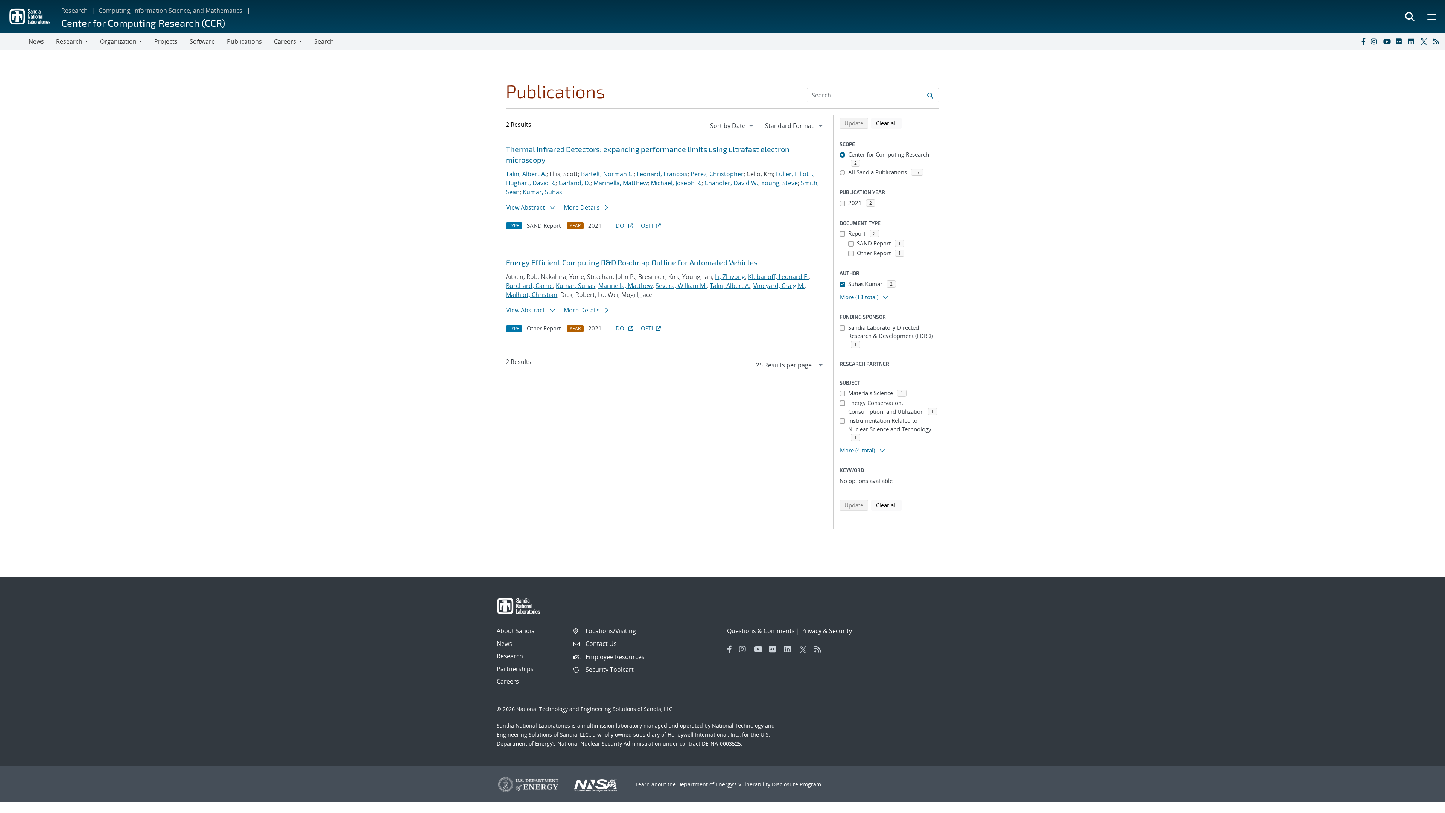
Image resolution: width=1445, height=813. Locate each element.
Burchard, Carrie (529, 286)
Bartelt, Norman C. (607, 174)
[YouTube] (1387, 41)
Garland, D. (574, 183)
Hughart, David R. (530, 183)
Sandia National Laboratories (533, 725)
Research (74, 10)
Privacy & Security (826, 631)
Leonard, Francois (662, 174)
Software (202, 41)
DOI (621, 225)
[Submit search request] (930, 95)
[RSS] (1437, 41)
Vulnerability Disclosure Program (779, 784)
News (36, 41)
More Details (582, 207)
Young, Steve (779, 183)
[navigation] (732, 125)
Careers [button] (285, 41)
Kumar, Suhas (542, 192)
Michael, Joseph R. (676, 183)
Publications (244, 41)
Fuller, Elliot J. (794, 174)
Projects (166, 41)
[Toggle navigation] (14, 41)
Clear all (889, 123)
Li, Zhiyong (730, 277)
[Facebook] (1362, 41)
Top (1422, 804)
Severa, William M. (681, 286)
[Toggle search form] (1409, 16)
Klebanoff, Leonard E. (778, 277)
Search (324, 41)
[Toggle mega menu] (1432, 16)
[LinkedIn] (1412, 41)
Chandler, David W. (731, 183)
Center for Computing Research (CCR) (143, 23)
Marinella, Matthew (620, 183)
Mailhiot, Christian (531, 295)
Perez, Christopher (717, 174)
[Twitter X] (1425, 41)
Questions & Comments (761, 631)
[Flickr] (1400, 41)
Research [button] (69, 41)
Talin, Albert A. (526, 174)
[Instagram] (1375, 41)
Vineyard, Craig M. (779, 286)
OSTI (647, 225)
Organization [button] (118, 41)
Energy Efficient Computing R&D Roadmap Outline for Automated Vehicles (631, 262)
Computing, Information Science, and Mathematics (170, 10)
